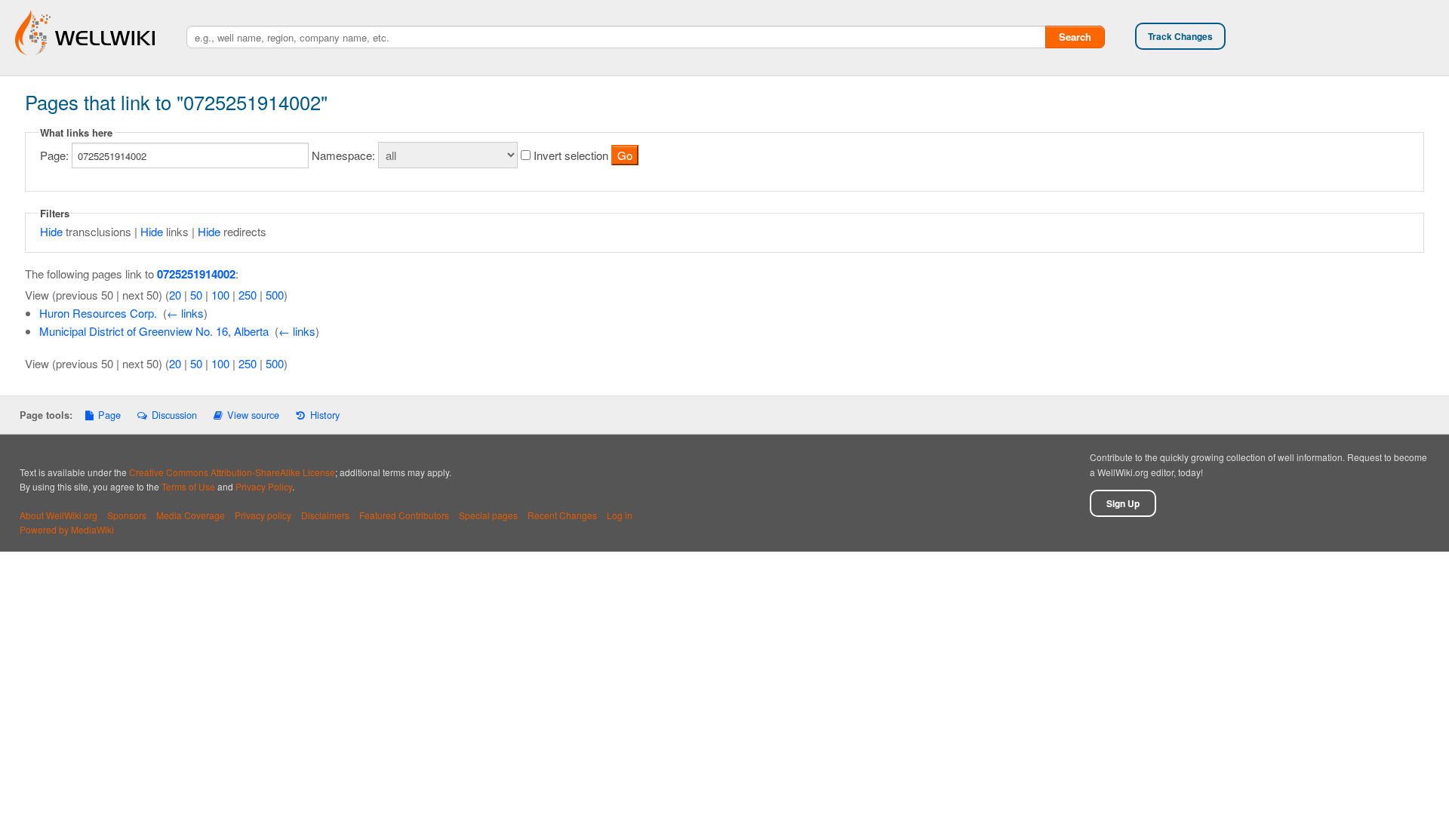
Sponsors (126, 515)
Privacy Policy (263, 486)
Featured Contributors (404, 515)
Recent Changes (562, 515)
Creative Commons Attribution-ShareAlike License (232, 472)
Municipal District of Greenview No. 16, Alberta (154, 331)
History (324, 415)
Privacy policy (263, 515)
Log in (619, 515)
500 (275, 295)
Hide (51, 231)
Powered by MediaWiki (67, 529)
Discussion (174, 415)
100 (220, 295)
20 (175, 295)
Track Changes (1180, 36)
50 (196, 295)
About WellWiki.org (58, 515)
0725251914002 (196, 274)
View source (253, 415)
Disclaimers (325, 515)
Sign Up (1123, 503)
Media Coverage (190, 515)
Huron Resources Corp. (98, 313)
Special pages (488, 515)
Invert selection (571, 155)
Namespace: (343, 155)
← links (185, 313)
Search (1075, 36)
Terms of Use (188, 486)
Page (109, 415)
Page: (54, 155)
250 (247, 295)
